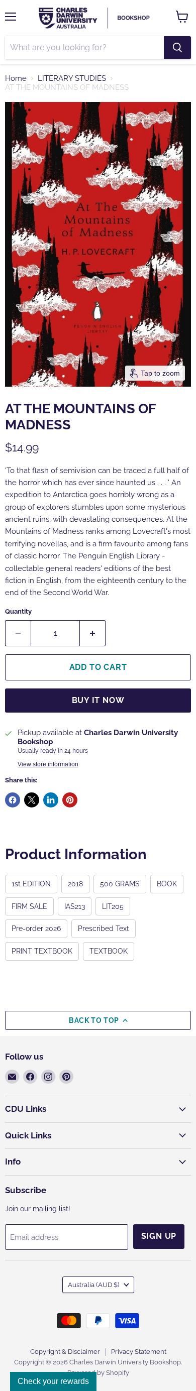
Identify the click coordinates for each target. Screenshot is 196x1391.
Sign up (159, 1236)
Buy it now (98, 700)
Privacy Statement (138, 1351)
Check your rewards (53, 1381)
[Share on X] (31, 799)
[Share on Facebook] (12, 799)
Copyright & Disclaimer (65, 1351)
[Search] (177, 47)
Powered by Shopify (98, 1372)
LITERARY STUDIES (72, 78)
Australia (93, 1285)
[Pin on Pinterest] (69, 799)
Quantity (18, 611)
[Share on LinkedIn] (50, 799)
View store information (48, 764)
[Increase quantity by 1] (93, 633)
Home (16, 78)
